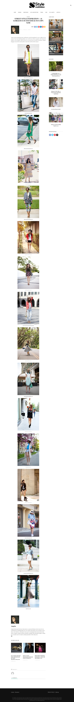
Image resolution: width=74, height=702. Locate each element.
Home (15, 12)
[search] (71, 5)
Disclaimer (17, 692)
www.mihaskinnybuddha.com (28, 396)
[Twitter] (11, 636)
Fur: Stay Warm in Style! (56, 109)
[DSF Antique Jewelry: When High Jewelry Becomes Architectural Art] (16, 647)
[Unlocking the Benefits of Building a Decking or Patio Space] (56, 35)
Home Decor (25, 12)
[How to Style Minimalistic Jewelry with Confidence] (28, 647)
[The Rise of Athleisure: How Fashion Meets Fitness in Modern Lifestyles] (56, 48)
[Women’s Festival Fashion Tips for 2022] (56, 117)
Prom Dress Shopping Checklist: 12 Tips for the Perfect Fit (40, 657)
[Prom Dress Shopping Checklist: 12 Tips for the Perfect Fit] (40, 647)
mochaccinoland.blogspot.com (28, 573)
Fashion (19, 12)
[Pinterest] (55, 135)
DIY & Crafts (51, 12)
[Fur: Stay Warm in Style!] (56, 102)
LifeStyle (58, 12)
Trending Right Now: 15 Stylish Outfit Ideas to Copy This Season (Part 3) (56, 74)
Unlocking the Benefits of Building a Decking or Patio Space (56, 40)
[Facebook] (50, 135)
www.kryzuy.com (28, 608)
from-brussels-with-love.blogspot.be (28, 325)
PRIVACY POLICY (51, 692)
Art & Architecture (34, 12)
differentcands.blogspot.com (28, 77)
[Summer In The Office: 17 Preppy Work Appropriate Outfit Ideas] (56, 84)
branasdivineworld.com (28, 113)
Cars (46, 12)
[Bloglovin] (57, 135)
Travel (41, 12)
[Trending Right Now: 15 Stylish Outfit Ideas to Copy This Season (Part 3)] (56, 66)
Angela (20, 29)
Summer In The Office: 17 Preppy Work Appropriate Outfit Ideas (56, 92)
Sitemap (57, 692)
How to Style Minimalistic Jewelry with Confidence (28, 657)
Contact (12, 692)
